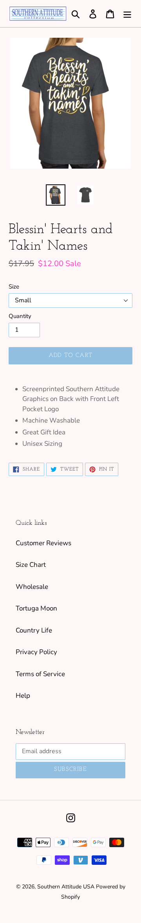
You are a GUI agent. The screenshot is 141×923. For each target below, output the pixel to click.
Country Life (34, 630)
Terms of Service (40, 673)
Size (14, 287)
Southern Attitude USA (65, 886)
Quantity (20, 316)
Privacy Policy (36, 651)
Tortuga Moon (36, 608)
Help (23, 695)
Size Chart (31, 564)
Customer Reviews (43, 543)
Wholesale (32, 586)
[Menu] (127, 14)
